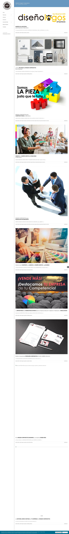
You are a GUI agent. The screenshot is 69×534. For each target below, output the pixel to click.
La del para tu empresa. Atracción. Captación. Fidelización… (41, 310)
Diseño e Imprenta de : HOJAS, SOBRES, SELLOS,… (32, 356)
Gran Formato (32, 120)
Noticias (28, 32)
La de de (32, 519)
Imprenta (35, 120)
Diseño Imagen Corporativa (23, 32)
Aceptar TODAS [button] (65, 532)
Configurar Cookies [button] (58, 532)
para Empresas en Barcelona (21, 27)
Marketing (28, 315)
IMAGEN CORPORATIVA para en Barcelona (22, 115)
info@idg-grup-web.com (6, 33)
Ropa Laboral (41, 120)
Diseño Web (28, 120)
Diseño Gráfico (17, 32)
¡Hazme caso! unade (32, 265)
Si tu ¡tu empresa (30, 437)
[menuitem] (7, 12)
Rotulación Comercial (46, 120)
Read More (65, 32)
